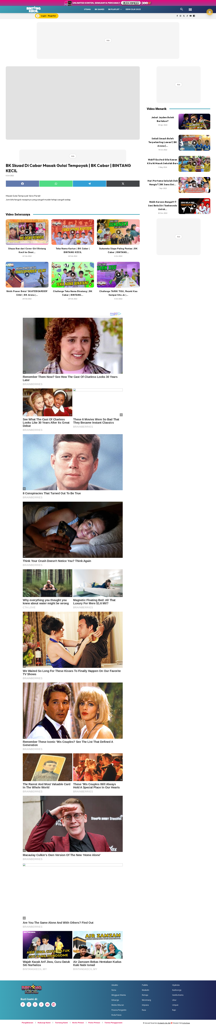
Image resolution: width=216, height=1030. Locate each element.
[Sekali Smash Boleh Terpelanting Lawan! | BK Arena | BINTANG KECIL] (194, 143)
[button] (181, 9)
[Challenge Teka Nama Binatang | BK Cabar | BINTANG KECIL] (72, 274)
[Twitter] (184, 16)
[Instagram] (180, 16)
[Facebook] (177, 16)
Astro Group (186, 1023)
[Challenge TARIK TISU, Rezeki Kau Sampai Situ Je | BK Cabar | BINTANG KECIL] (118, 274)
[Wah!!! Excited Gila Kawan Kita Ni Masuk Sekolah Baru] (194, 164)
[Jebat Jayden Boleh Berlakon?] (194, 122)
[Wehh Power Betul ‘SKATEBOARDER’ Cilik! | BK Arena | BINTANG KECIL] (27, 274)
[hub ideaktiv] (190, 8)
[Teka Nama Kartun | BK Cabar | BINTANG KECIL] (72, 232)
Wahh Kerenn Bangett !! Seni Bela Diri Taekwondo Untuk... (162, 206)
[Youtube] (190, 16)
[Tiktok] (187, 16)
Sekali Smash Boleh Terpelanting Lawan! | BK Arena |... (162, 142)
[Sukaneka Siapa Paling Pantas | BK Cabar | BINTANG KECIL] (118, 232)
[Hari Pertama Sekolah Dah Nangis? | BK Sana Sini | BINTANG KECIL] (194, 185)
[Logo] (33, 9)
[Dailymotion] (194, 16)
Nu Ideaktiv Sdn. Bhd (164, 1023)
